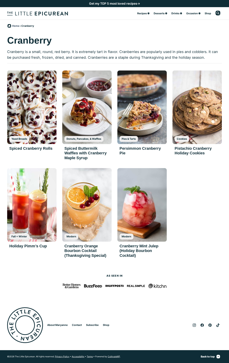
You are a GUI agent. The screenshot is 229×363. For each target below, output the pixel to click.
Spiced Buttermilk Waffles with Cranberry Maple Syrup (85, 153)
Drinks (175, 13)
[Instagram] (194, 325)
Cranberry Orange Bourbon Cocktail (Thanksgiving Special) (85, 251)
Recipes (142, 13)
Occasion (192, 13)
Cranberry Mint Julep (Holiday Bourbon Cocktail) (139, 251)
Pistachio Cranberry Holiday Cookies (193, 150)
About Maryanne (57, 324)
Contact (77, 324)
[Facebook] (202, 325)
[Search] (218, 13)
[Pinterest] (210, 325)
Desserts (159, 13)
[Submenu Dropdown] (148, 13)
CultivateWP (114, 356)
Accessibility (78, 356)
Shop (208, 13)
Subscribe (92, 324)
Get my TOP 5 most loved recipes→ (114, 3)
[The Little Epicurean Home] (37, 13)
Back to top (208, 356)
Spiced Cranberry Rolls (30, 148)
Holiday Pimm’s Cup (28, 246)
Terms (90, 356)
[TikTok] (218, 325)
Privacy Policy (62, 356)
